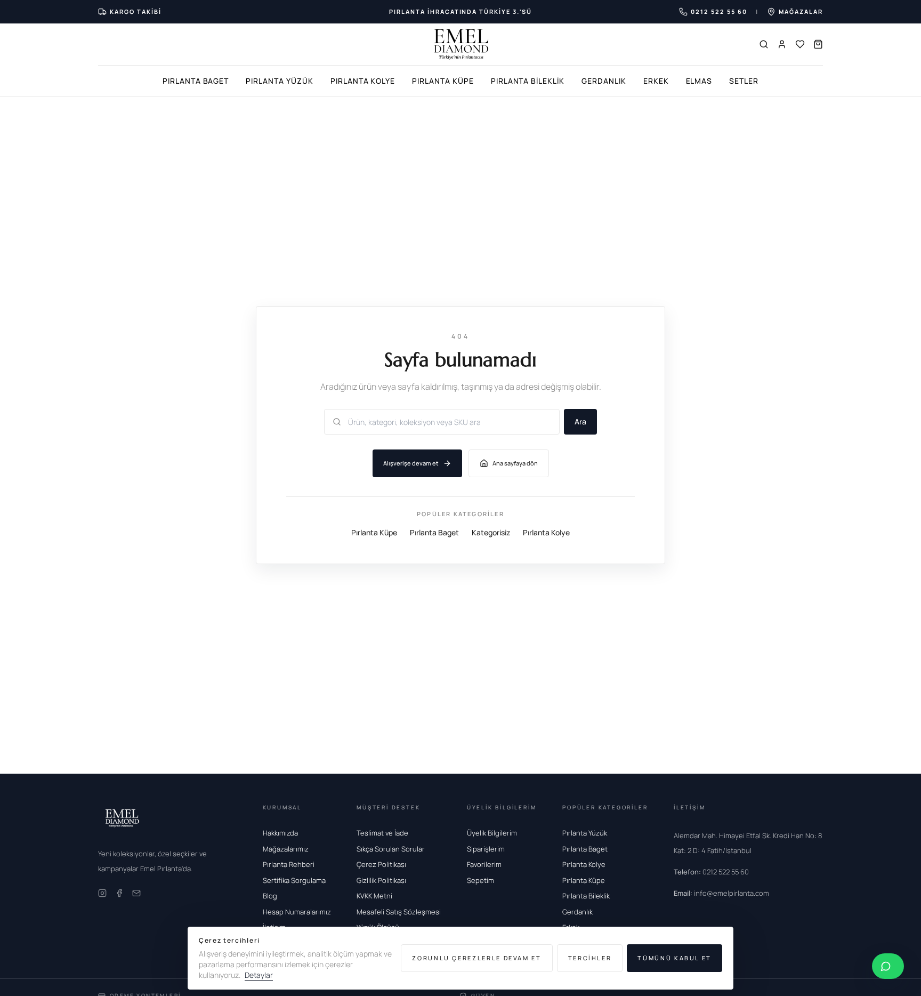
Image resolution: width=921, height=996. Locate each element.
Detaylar (259, 975)
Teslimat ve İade (382, 833)
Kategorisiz (491, 532)
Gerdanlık (603, 81)
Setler (743, 81)
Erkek (656, 81)
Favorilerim (484, 864)
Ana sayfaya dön (515, 463)
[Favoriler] (800, 44)
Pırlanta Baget (196, 81)
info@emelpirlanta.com (721, 893)
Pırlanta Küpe (442, 81)
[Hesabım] (782, 44)
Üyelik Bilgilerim (492, 833)
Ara (580, 421)
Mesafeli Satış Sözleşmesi (399, 912)
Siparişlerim (486, 849)
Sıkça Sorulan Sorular (391, 849)
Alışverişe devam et (411, 463)
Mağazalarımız (286, 849)
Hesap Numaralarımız (297, 912)
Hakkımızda (280, 833)
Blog (270, 896)
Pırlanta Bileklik (527, 81)
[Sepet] (818, 44)
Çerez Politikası (381, 864)
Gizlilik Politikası (381, 880)
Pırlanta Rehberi (288, 864)
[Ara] (764, 44)
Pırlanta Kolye (362, 81)
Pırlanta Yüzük (279, 81)
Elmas (699, 81)
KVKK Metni (374, 896)
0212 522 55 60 (711, 872)
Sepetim (480, 880)
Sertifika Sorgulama (294, 880)
